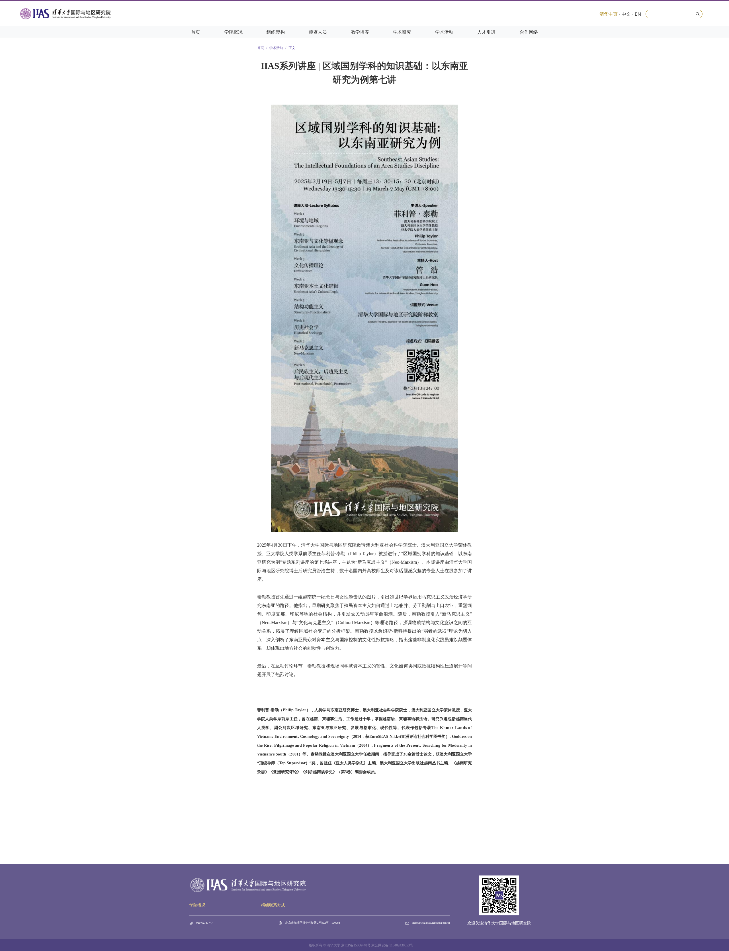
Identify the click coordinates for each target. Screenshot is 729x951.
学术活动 (444, 32)
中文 (626, 14)
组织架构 (276, 32)
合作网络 (529, 32)
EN (638, 14)
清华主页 (608, 14)
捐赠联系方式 (273, 905)
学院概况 (233, 32)
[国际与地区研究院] (65, 13)
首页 (195, 32)
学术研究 (402, 32)
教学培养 (360, 32)
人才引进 (486, 32)
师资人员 (318, 32)
